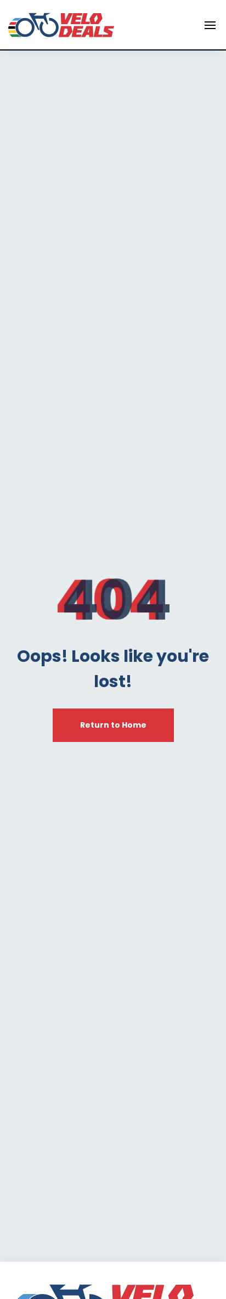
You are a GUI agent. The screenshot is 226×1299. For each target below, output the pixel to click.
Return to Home (113, 724)
